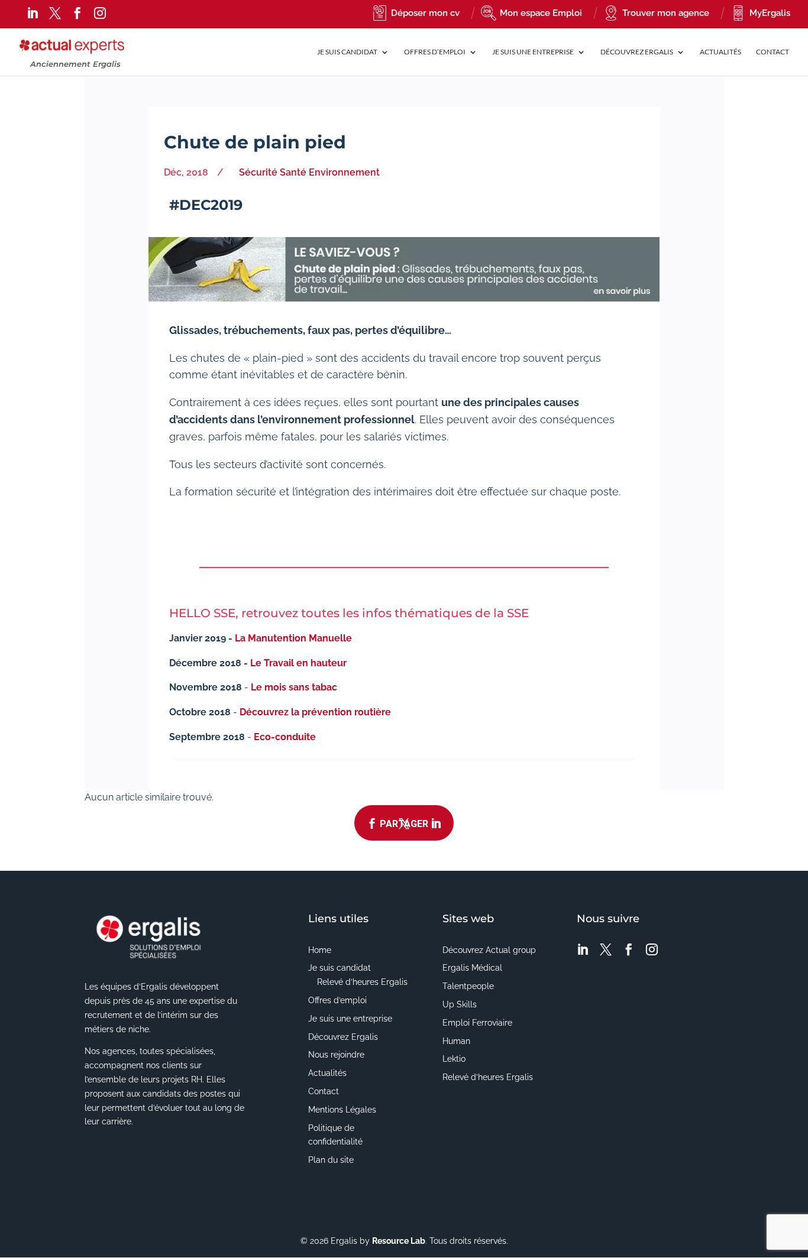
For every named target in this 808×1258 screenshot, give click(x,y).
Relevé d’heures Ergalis (362, 982)
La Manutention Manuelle (293, 638)
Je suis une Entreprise (533, 52)
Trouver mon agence (665, 13)
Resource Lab (398, 1241)
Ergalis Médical (472, 967)
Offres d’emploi (435, 52)
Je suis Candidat (347, 52)
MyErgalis (769, 13)
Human (456, 1041)
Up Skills (459, 1004)
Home (319, 950)
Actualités (720, 52)
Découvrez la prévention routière (315, 712)
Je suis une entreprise (350, 1018)
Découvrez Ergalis (636, 52)
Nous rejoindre (336, 1054)
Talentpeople (468, 986)
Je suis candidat (339, 967)
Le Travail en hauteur (298, 663)
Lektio (454, 1059)
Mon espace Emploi (541, 13)
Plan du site (331, 1160)
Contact (772, 52)
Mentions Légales (342, 1109)
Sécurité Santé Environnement (309, 172)
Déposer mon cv (425, 13)
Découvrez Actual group (489, 950)
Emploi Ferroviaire (477, 1022)
